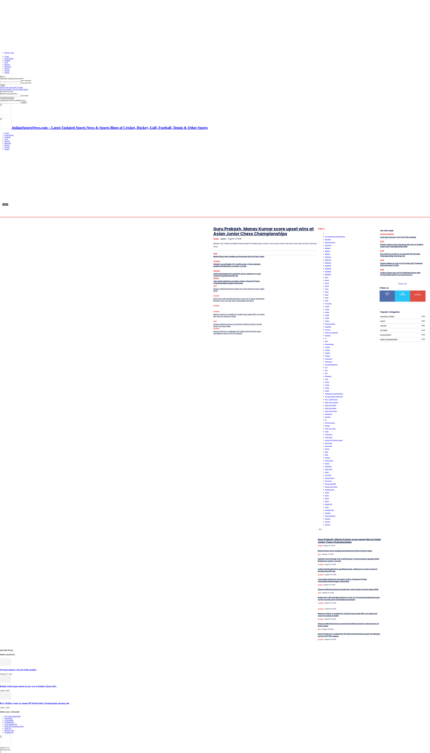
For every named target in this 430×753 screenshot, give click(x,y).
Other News (328, 466)
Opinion (327, 463)
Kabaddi (327, 426)
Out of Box (328, 475)
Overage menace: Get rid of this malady (14, 89)
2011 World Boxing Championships (335, 236)
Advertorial (328, 245)
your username (26, 80)
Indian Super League (331, 411)
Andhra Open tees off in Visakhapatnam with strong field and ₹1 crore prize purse (400, 274)
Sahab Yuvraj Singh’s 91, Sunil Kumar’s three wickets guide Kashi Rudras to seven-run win (237, 265)
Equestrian (328, 327)
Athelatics (328, 248)
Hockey (7, 64)
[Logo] (5, 114)
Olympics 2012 (329, 460)
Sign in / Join (9, 53)
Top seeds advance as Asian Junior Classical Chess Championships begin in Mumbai (236, 282)
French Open (328, 362)
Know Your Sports (330, 428)
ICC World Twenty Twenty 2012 (334, 396)
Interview (7, 66)
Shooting (327, 519)
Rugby (327, 507)
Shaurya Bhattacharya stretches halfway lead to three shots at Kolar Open (237, 325)
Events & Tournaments (331, 332)
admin (4, 215)
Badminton (328, 257)
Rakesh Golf (328, 504)
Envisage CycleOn (330, 324)
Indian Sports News (330, 405)
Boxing (327, 280)
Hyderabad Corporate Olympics (334, 394)
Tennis (6, 73)
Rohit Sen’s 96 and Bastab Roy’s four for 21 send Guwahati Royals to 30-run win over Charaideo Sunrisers (238, 300)
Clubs (326, 300)
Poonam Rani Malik (330, 484)
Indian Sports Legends (331, 402)
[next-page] (425, 484)
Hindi (326, 379)
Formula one (328, 359)
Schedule (327, 513)
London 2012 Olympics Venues (334, 440)
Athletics (327, 251)
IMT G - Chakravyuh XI (331, 399)
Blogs (326, 277)
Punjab (327, 492)
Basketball (328, 266)
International (328, 414)
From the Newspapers (331, 364)
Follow (402, 291)
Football (7, 60)
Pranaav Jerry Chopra (331, 487)
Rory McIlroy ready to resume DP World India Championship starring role (400, 255)
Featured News (329, 344)
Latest (6, 56)
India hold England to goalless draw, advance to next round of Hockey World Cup (237, 275)
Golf (6, 62)
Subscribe (418, 291)
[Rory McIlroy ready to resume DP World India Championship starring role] (5, 699)
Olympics (327, 458)
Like (387, 291)
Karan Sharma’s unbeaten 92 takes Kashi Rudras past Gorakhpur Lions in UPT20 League (237, 332)
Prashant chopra (329, 490)
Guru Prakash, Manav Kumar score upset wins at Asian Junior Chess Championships (101, 210)
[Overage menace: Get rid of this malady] (5, 665)
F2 (325, 338)
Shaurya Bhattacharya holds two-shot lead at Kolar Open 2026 (238, 290)
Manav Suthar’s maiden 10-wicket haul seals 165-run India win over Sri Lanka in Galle (238, 315)
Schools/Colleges (330, 516)
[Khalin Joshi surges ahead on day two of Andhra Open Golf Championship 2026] (5, 682)
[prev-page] (422, 484)
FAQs (326, 341)
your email (24, 96)
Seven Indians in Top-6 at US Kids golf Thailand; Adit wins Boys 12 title (401, 264)
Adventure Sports (330, 242)
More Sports (328, 443)
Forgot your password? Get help (11, 87)
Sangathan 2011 (329, 510)
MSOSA (327, 449)
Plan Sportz (328, 481)
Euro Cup (327, 330)
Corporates (328, 303)
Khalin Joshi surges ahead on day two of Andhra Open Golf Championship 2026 (401, 245)
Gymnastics (328, 376)
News (326, 452)
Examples (327, 335)
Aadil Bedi (328, 239)
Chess (5, 204)
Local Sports (8, 58)
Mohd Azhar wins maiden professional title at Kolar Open (238, 256)
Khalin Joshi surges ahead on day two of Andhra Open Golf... (28, 686)
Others (327, 472)
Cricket (7, 71)
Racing (7, 68)
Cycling (327, 318)
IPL (326, 420)
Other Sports (328, 469)
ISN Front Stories (330, 423)
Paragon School (329, 478)
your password (26, 83)
